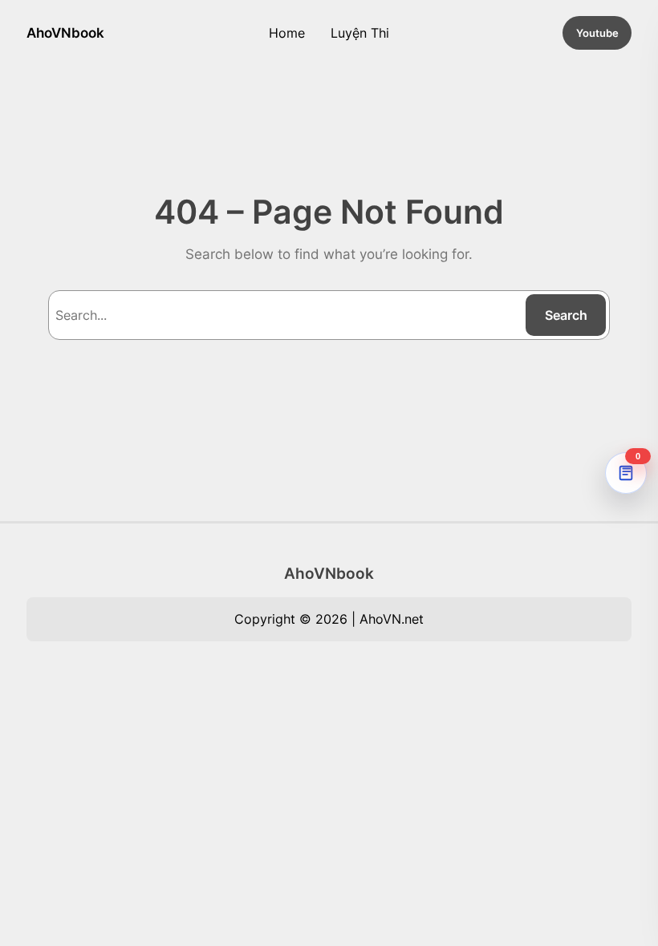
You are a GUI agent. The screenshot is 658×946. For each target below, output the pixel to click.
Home (287, 33)
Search (566, 315)
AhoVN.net (391, 619)
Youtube (597, 32)
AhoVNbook (65, 32)
